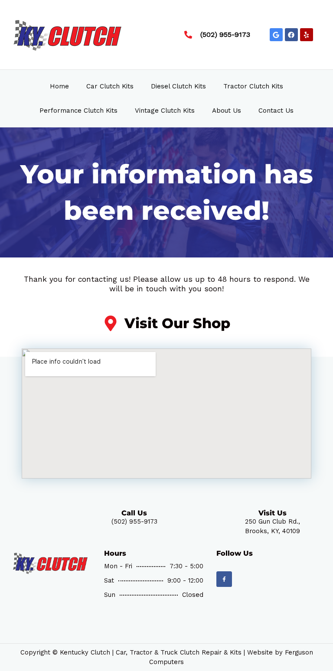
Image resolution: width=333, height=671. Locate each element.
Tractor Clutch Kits (253, 86)
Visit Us (272, 512)
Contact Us (276, 110)
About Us (226, 110)
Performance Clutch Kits (78, 110)
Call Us (134, 512)
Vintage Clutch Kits (165, 110)
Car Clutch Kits (110, 86)
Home (59, 86)
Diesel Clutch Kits (178, 86)
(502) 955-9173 (134, 521)
